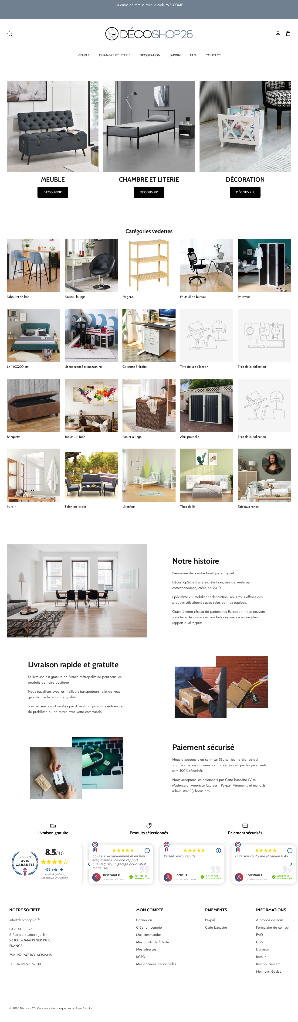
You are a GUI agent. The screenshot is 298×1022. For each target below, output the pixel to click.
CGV (260, 942)
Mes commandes (148, 934)
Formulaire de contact (272, 927)
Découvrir (53, 192)
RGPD (140, 956)
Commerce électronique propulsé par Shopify (64, 1008)
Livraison (262, 949)
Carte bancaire (216, 927)
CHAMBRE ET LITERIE (114, 55)
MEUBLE (84, 55)
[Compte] (277, 34)
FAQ (193, 55)
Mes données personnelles (156, 964)
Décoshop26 (27, 1008)
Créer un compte (149, 927)
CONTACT (213, 55)
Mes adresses (146, 949)
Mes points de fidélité (152, 942)
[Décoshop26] (149, 34)
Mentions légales (268, 971)
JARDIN (175, 55)
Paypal (210, 920)
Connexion (144, 920)
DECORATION (150, 55)
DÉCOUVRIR (149, 192)
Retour (261, 956)
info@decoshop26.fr (24, 920)
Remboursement (268, 964)
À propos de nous (269, 920)
